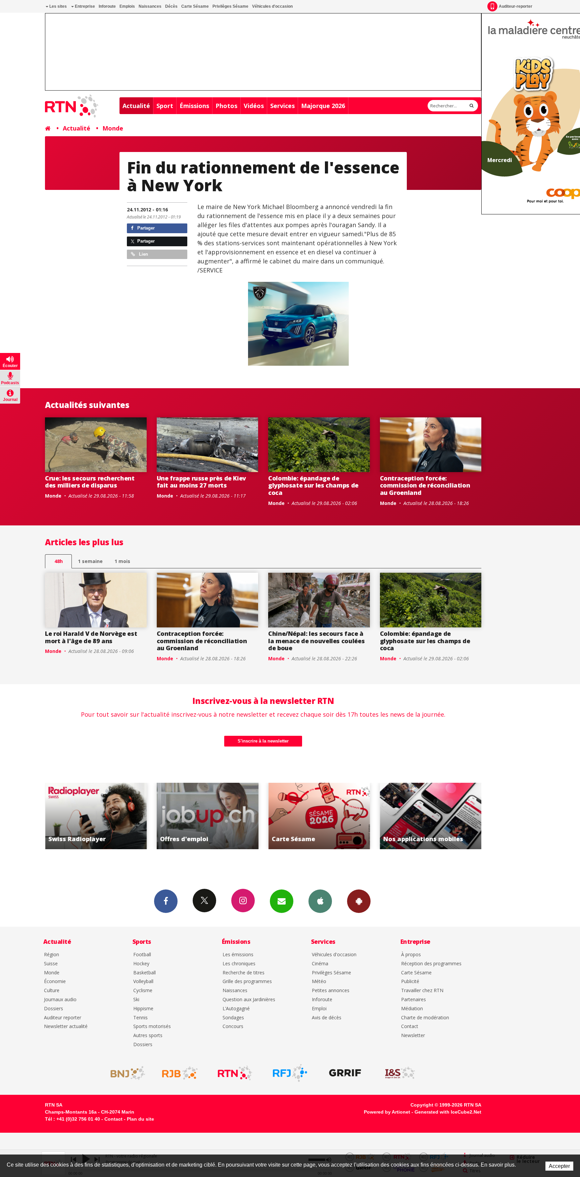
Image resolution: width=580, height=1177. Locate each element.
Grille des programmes (247, 981)
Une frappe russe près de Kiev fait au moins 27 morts (201, 482)
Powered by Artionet (387, 1112)
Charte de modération (425, 1018)
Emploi (319, 1009)
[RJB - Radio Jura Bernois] (180, 1073)
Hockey (141, 964)
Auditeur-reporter (515, 6)
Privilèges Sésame (230, 6)
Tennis (140, 1018)
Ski (136, 1000)
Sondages (233, 1018)
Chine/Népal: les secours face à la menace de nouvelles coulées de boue (316, 640)
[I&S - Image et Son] (400, 1073)
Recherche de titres (243, 973)
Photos (226, 106)
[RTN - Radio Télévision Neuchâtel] (235, 1073)
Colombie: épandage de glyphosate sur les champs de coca (313, 485)
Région (51, 955)
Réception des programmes (431, 964)
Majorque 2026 (323, 106)
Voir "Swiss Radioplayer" (452, 816)
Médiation (412, 1009)
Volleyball (143, 981)
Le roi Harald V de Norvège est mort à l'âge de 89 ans (91, 637)
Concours (233, 1026)
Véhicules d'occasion (272, 6)
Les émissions (238, 955)
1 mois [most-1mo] (122, 561)
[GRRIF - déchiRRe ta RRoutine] (345, 1073)
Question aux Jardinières (249, 1000)
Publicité (410, 981)
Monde (112, 128)
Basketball (144, 973)
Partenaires (413, 1000)
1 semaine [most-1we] (90, 561)
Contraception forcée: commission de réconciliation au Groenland (425, 485)
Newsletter (413, 1035)
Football (142, 955)
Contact (409, 1026)
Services (282, 106)
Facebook (166, 901)
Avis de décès (326, 1018)
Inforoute (107, 6)
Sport (164, 106)
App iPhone (320, 901)
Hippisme (143, 1009)
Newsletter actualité (66, 1026)
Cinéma (320, 964)
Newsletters (281, 901)
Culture (51, 990)
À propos (411, 955)
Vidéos (254, 106)
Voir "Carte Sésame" (229, 816)
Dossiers (53, 1009)
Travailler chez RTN (422, 990)
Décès (171, 6)
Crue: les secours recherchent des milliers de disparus (90, 482)
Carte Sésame (195, 6)
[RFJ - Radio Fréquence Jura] (290, 1073)
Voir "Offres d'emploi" (118, 816)
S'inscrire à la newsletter (263, 741)
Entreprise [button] (84, 6)
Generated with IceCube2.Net (448, 1112)
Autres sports (147, 1035)
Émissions (194, 106)
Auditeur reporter (62, 1018)
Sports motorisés (152, 1026)
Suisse (51, 964)
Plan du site (140, 1119)
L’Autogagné (236, 1009)
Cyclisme (142, 990)
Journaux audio (60, 1000)
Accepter (559, 1166)
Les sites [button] (57, 6)
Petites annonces (330, 990)
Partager (145, 228)
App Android (359, 901)
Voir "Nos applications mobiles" (341, 816)
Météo (319, 981)
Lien (143, 254)
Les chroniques (239, 964)
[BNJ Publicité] (125, 1073)
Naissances (150, 6)
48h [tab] (58, 561)
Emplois (127, 6)
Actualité (136, 106)
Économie (55, 981)
